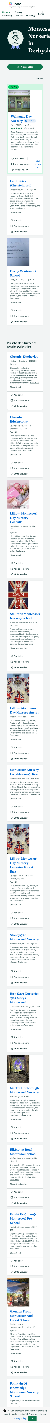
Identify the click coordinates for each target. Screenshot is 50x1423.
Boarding (30, 15)
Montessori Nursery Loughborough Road (25, 793)
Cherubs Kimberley (25, 380)
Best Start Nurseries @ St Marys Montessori (25, 1020)
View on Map (27, 66)
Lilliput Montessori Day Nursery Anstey (25, 718)
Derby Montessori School (25, 281)
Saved (41, 13)
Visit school (38, 163)
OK (32, 1418)
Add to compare (22, 164)
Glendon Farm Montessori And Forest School (25, 1327)
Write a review (21, 169)
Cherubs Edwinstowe (25, 444)
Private (19, 15)
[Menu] (5, 5)
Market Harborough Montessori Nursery (25, 1098)
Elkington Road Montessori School (25, 1175)
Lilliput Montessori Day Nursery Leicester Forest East (25, 875)
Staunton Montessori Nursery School (25, 626)
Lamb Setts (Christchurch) (25, 205)
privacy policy (20, 1418)
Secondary (7, 15)
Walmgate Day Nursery (25, 129)
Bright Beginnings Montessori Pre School (25, 1242)
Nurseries (6, 12)
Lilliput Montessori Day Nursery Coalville (25, 529)
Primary (18, 12)
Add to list (19, 158)
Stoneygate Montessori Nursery (25, 958)
